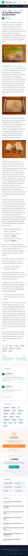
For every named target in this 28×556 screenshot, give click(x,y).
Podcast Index (8, 487)
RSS (7, 553)
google (5, 416)
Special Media (7, 410)
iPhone (5, 425)
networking (11, 348)
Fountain (19, 487)
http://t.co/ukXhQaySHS (19, 379)
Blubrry (18, 483)
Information (6, 407)
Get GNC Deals (13, 466)
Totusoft (7, 202)
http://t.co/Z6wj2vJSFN (8, 391)
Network (10, 10)
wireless (21, 10)
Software (6, 413)
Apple (14, 410)
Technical (13, 413)
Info (15, 422)
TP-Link (4, 350)
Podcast (13, 407)
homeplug (5, 348)
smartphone (6, 419)
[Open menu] (24, 2)
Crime (10, 422)
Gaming (4, 10)
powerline (19, 348)
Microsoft (21, 422)
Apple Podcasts (8, 483)
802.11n (10, 345)
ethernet (16, 345)
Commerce (20, 410)
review (15, 10)
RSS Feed (19, 490)
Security (19, 413)
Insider (15, 553)
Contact (20, 553)
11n (6, 345)
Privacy (11, 553)
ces (18, 407)
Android (11, 416)
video (5, 422)
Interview (14, 419)
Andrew (8, 17)
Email (6, 490)
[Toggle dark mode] (19, 2)
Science (20, 419)
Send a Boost (15, 446)
